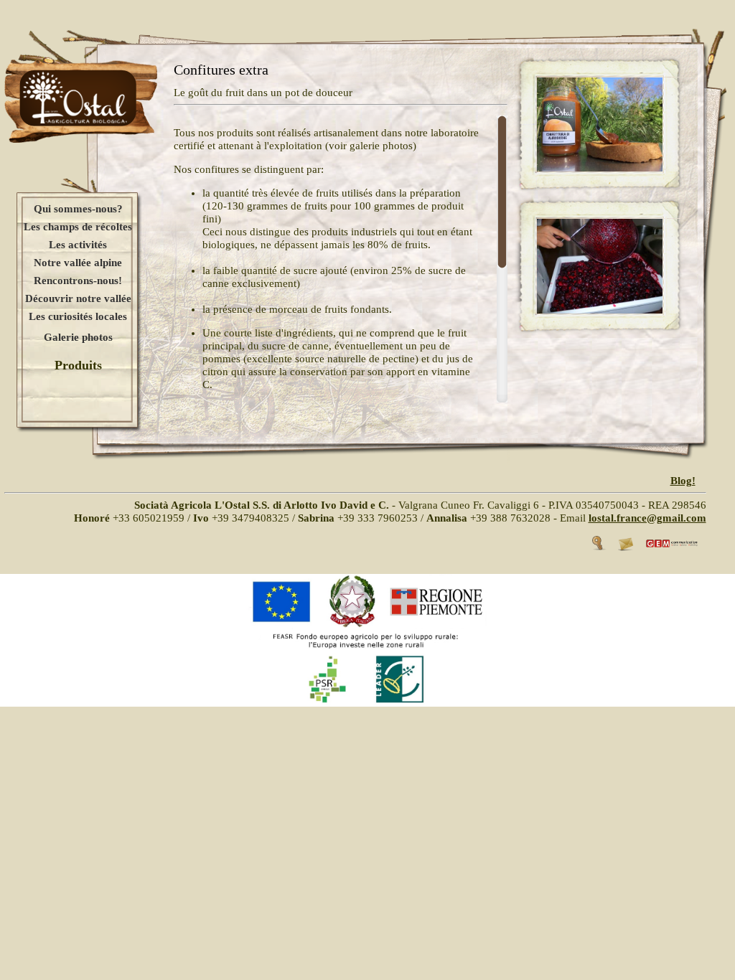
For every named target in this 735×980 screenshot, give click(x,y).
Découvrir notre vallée (78, 298)
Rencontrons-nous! (78, 280)
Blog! (683, 480)
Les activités (78, 244)
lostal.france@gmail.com (647, 518)
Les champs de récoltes (78, 226)
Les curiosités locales (78, 316)
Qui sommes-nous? (78, 209)
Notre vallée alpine (78, 262)
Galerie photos (78, 337)
